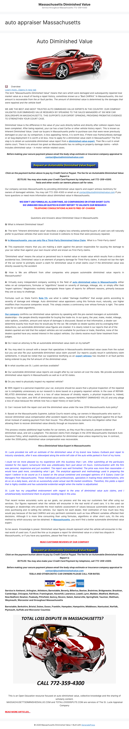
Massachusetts (61, 519)
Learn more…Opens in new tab (20, 90)
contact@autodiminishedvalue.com (64, 157)
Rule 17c (43, 298)
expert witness (84, 356)
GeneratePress (88, 725)
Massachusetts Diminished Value (64, 4)
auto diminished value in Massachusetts (95, 282)
